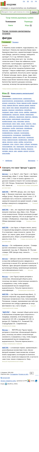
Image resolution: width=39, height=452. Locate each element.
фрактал (30, 149)
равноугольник (12, 140)
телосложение (7, 146)
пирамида (12, 130)
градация (5, 112)
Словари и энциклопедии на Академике (19, 8)
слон (11, 144)
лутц (3, 126)
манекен (9, 126)
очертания (19, 128)
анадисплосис (17, 98)
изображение (7, 114)
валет (8, 107)
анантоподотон (7, 101)
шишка (20, 151)
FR (36, 1)
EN (24, 1)
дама (11, 112)
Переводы (28, 22)
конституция (25, 119)
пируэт (19, 130)
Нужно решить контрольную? (22, 93)
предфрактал (7, 137)
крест (14, 123)
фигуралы (31, 160)
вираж (17, 107)
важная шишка (24, 105)
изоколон (15, 114)
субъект (27, 144)
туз (35, 146)
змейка (26, 112)
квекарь (35, 117)
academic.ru (8, 3)
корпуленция (6, 123)
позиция (16, 133)
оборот (26, 126)
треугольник (29, 146)
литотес (29, 123)
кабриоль (12, 117)
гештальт (11, 110)
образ (32, 126)
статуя (16, 144)
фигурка (17, 149)
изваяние (33, 112)
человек (5, 151)
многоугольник (18, 126)
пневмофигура (7, 133)
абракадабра (6, 98)
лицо (34, 123)
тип (14, 146)
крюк (18, 123)
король (27, 121)
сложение (5, 144)
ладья (23, 123)
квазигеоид (20, 117)
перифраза (28, 128)
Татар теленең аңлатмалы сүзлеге (19, 18)
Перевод (15, 42)
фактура (5, 149)
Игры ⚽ (28, 25)
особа (13, 128)
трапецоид (20, 146)
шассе (11, 151)
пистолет (25, 130)
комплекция (16, 119)
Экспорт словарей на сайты (8, 380)
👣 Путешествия (5, 377)
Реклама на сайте (23, 374)
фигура (5, 174)
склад (16, 142)
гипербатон (19, 110)
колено (8, 119)
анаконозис (27, 98)
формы (23, 149)
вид (12, 107)
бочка (19, 103)
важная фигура (12, 105)
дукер (16, 112)
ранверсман (22, 140)
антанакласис (19, 101)
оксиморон (6, 128)
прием (15, 137)
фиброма (8, 160)
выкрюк (4, 110)
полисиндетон (7, 135)
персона (5, 130)
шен (15, 151)
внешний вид (24, 107)
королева (20, 121)
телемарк (34, 144)
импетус (5, 117)
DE (28, 1)
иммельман (29, 114)
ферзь (11, 149)
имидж (22, 114)
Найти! (34, 12)
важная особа (26, 103)
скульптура (28, 142)
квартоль (28, 117)
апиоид (4, 103)
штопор (31, 151)
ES (32, 1)
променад (30, 137)
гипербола (28, 110)
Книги (10, 25)
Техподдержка (14, 374)
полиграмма (24, 133)
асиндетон (12, 103)
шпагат (25, 151)
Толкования (10, 22)
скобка (20, 142)
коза (3, 119)
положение (17, 135)
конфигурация (7, 121)
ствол (22, 144)
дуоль (21, 112)
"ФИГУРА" (6, 312)
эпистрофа (6, 153)
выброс (32, 107)
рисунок (10, 142)
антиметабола (29, 101)
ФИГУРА (5, 192)
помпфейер (26, 135)
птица (4, 140)
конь (14, 121)
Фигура (5, 276)
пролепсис (22, 137)
